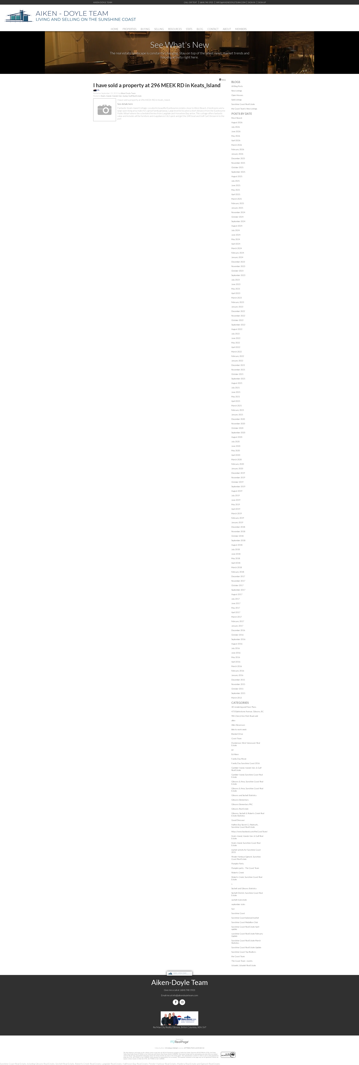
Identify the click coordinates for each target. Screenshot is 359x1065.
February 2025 (237, 203)
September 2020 (238, 432)
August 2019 (236, 491)
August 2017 (236, 594)
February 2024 (237, 253)
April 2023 (235, 293)
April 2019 (235, 509)
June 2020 (235, 446)
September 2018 (238, 540)
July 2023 (235, 280)
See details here (125, 104)
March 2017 (236, 617)
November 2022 (238, 315)
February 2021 (237, 410)
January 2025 (237, 208)
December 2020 (238, 419)
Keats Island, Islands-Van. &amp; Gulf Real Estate (121, 96)
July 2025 (235, 181)
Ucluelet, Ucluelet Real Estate (243, 965)
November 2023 (238, 266)
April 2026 (235, 140)
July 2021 (235, 387)
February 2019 (237, 518)
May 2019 (235, 504)
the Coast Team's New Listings (244, 108)
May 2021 (235, 396)
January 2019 (237, 522)
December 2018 (238, 527)
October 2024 (237, 217)
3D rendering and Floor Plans (243, 707)
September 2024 (238, 221)
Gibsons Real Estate (239, 809)
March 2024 (236, 248)
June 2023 (235, 284)
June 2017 (235, 603)
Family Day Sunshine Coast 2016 (245, 763)
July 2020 (235, 441)
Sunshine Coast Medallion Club (244, 922)
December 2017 (238, 576)
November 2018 (238, 531)
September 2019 (238, 486)
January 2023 (237, 306)
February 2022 (237, 356)
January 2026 (237, 154)
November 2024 (238, 212)
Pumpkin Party (237, 863)
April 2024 (235, 244)
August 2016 (236, 644)
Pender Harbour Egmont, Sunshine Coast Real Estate (246, 857)
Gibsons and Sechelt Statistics (244, 795)
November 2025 (238, 163)
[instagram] (183, 1002)
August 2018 (236, 545)
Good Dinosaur (238, 820)
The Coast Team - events (242, 961)
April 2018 (235, 563)
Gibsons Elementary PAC (242, 804)
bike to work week (239, 729)
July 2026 (235, 127)
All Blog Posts (237, 86)
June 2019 (235, 500)
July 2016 (235, 648)
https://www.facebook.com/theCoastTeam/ (249, 831)
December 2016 (238, 630)
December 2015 (238, 679)
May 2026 (235, 136)
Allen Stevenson (238, 725)
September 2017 (238, 590)
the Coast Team (238, 956)
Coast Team (236, 738)
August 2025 (236, 176)
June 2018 (235, 554)
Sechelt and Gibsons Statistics (244, 888)
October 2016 (237, 635)
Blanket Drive (237, 734)
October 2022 (237, 320)
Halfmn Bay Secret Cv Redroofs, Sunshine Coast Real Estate (244, 825)
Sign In (251, 2)
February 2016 (237, 671)
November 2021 (238, 369)
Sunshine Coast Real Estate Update (246, 947)
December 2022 (238, 311)
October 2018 (237, 536)
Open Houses (237, 95)
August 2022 (236, 329)
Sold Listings (236, 99)
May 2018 (235, 558)
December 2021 (238, 365)
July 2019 (235, 495)
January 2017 (237, 626)
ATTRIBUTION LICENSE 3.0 (194, 1048)
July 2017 (235, 599)
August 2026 (236, 122)
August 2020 (236, 437)
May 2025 (235, 190)
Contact (212, 29)
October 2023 (237, 271)
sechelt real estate (239, 900)
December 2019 (238, 473)
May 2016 (235, 657)
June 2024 (235, 235)
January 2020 (237, 468)
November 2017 (238, 581)
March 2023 (236, 297)
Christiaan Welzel (171, 1048)
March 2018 (236, 567)
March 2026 (236, 145)
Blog (200, 29)
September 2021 (238, 378)
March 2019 (236, 513)
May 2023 (235, 288)
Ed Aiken (235, 754)
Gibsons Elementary (240, 800)
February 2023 (237, 302)
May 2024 (235, 239)
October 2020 (237, 428)
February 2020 (237, 464)
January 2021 (237, 414)
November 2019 (238, 477)
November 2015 (238, 684)
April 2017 (235, 612)
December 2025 (238, 158)
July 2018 (235, 549)
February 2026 (237, 149)
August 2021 (236, 383)
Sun (233, 909)
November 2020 (238, 423)
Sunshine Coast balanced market (245, 918)
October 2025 (237, 167)
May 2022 (235, 342)
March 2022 (236, 351)
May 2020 (235, 450)
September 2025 (238, 172)
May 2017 (235, 608)
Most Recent (236, 118)
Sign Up (262, 2)
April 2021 (235, 401)
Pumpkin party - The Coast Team (245, 868)
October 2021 (237, 374)
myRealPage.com (179, 1042)
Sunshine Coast (238, 913)
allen (233, 720)
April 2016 (235, 662)
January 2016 (237, 675)
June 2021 (235, 392)
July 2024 (235, 230)
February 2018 (237, 572)
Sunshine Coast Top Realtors (243, 952)
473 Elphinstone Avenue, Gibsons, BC (247, 711)
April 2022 (235, 347)
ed (232, 750)
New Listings (236, 90)
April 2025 (235, 194)
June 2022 (235, 338)
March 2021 (236, 405)
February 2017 (237, 621)
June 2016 (235, 653)
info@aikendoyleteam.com (231, 2)
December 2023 (238, 262)
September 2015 (238, 693)
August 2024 (236, 226)
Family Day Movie (238, 759)
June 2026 (235, 131)
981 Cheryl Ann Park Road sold (244, 716)
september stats (238, 904)
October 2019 (237, 482)
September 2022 (238, 324)
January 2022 (237, 360)
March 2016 (236, 666)
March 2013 (236, 697)
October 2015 (237, 688)
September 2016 (238, 639)
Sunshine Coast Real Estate (243, 104)
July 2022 (235, 333)
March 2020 (236, 459)
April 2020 (235, 455)
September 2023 (238, 275)
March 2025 (236, 199)
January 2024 (237, 257)
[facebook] (176, 1002)
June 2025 (235, 185)
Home (114, 29)
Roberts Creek (237, 872)
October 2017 (237, 585)
